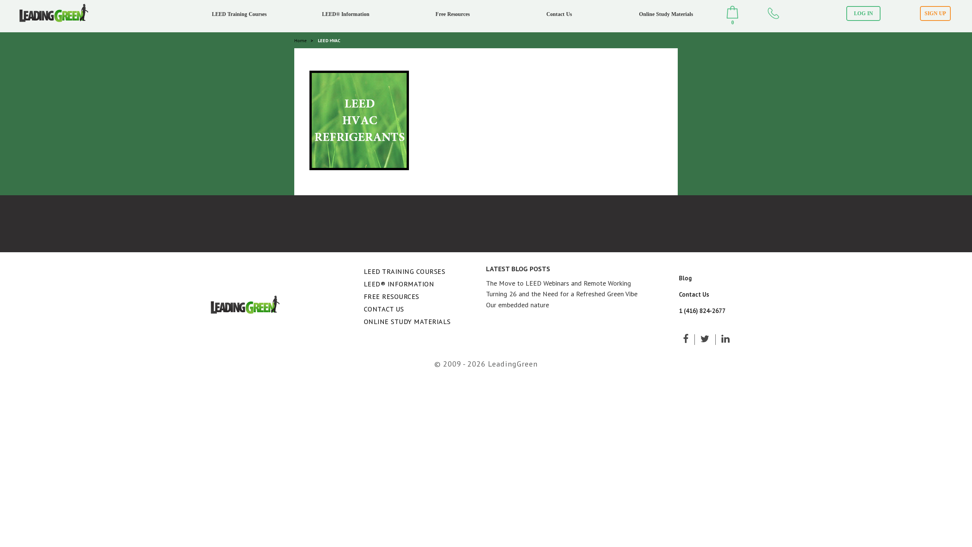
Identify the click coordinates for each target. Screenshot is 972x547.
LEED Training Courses (239, 14)
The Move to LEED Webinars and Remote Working (558, 283)
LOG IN (863, 13)
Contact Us (559, 14)
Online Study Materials (666, 14)
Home (300, 40)
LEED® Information (345, 14)
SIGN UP (935, 13)
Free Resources (453, 14)
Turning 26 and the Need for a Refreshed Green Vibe (561, 293)
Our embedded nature (517, 304)
